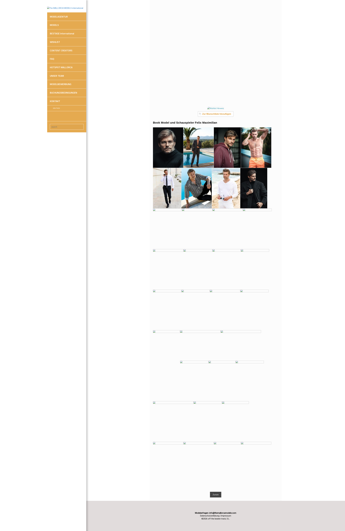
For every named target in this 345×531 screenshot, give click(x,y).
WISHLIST (55, 42)
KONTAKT (55, 101)
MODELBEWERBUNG (60, 84)
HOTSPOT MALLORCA (61, 67)
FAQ (52, 59)
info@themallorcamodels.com (222, 513)
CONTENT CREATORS (61, 50)
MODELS (54, 25)
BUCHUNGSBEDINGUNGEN (63, 92)
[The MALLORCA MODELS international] (65, 8)
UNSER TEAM (57, 76)
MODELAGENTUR (59, 16)
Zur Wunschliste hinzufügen (216, 114)
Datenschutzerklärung (209, 516)
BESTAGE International (62, 33)
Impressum (226, 516)
